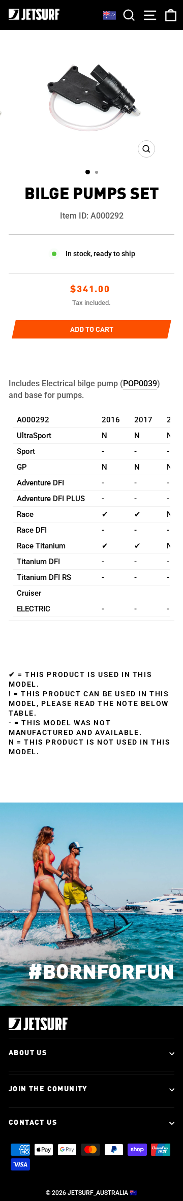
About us (28, 1053)
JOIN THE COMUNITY (48, 1089)
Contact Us (33, 1122)
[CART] (168, 15)
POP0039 (140, 383)
